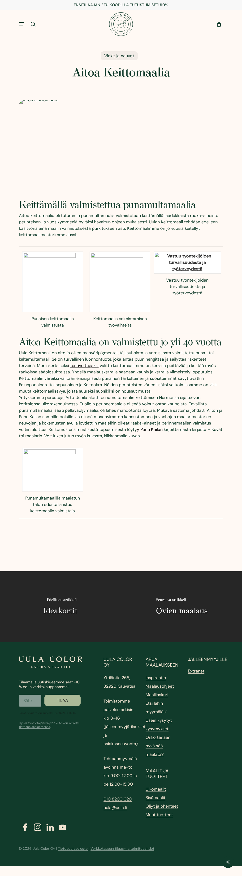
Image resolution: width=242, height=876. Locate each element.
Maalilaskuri (157, 695)
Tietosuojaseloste (73, 848)
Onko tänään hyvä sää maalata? (158, 745)
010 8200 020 (118, 799)
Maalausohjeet (160, 686)
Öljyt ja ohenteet (162, 806)
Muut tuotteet (159, 815)
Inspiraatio (156, 678)
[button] (21, 24)
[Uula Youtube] (62, 827)
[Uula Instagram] (38, 827)
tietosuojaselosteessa (34, 727)
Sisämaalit (155, 798)
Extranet (196, 671)
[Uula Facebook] (25, 827)
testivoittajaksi (84, 365)
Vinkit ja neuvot (119, 56)
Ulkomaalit (156, 789)
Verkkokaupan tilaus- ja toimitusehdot (122, 848)
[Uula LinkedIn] (50, 827)
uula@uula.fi (115, 807)
